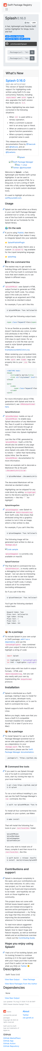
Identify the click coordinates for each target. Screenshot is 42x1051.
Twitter (24, 966)
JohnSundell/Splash (18, 44)
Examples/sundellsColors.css (17, 350)
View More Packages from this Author (21, 984)
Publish (21, 233)
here (7, 407)
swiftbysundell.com (13, 198)
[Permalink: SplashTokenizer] (4, 566)
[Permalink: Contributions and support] (4, 878)
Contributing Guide (27, 938)
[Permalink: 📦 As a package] (4, 636)
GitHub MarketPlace (11, 1038)
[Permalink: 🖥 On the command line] (4, 266)
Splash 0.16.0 (15, 80)
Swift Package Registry (19, 5)
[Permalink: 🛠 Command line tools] (4, 771)
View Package (29, 979)
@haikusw (13, 147)
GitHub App (8, 1041)
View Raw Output (12, 979)
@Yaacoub (30, 144)
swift (7, 36)
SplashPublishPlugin (16, 242)
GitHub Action (9, 1043)
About (26, 1011)
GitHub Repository (11, 1046)
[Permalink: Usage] (4, 209)
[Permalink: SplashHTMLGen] (4, 286)
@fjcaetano (10, 152)
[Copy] (32, 52)
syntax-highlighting (17, 36)
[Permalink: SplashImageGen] (4, 509)
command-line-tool (12, 39)
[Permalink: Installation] (4, 693)
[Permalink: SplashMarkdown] (4, 416)
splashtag (12, 257)
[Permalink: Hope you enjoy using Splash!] (4, 952)
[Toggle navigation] (6, 9)
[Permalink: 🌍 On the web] (4, 232)
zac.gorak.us (28, 1017)
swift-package (25, 39)
